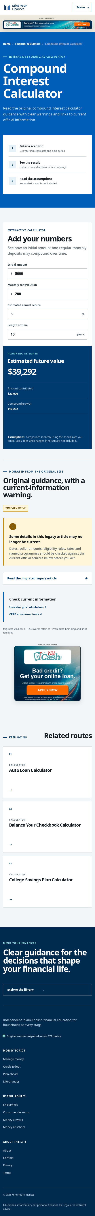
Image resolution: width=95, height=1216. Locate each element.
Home (7, 44)
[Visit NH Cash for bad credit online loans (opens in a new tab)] (47, 24)
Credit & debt (12, 1066)
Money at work (13, 1120)
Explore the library (25, 989)
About (7, 1150)
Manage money (13, 1059)
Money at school (14, 1127)
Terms (7, 1173)
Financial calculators (27, 44)
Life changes (11, 1081)
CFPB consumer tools (25, 614)
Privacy (8, 1165)
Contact (8, 1158)
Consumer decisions (16, 1112)
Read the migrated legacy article (32, 578)
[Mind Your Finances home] (24, 7)
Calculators (10, 1105)
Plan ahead (10, 1074)
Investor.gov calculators (28, 607)
